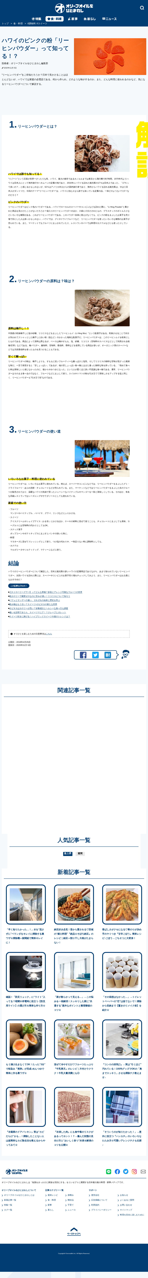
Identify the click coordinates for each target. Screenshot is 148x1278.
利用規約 (95, 1205)
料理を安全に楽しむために (132, 1215)
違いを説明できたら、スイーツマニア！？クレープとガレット (37, 612)
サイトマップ (126, 1210)
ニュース (72, 1210)
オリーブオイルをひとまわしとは (19, 1195)
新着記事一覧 (10, 1200)
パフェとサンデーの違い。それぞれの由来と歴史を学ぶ (34, 600)
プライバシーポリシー (101, 1210)
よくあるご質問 (127, 1200)
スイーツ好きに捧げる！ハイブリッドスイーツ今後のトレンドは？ (39, 616)
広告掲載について (99, 1200)
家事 (50, 1205)
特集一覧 (8, 1205)
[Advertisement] (46, 762)
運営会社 (95, 1195)
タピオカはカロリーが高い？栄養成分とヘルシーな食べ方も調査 (38, 608)
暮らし (51, 1210)
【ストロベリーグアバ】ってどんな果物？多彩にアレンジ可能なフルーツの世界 (45, 592)
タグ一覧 (8, 1210)
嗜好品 (71, 1200)
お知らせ (124, 1195)
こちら (49, 634)
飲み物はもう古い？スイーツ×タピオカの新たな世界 (33, 604)
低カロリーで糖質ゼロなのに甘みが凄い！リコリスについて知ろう (39, 596)
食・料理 (52, 1200)
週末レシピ (53, 1195)
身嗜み (71, 1195)
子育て (71, 1205)
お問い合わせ (126, 1205)
